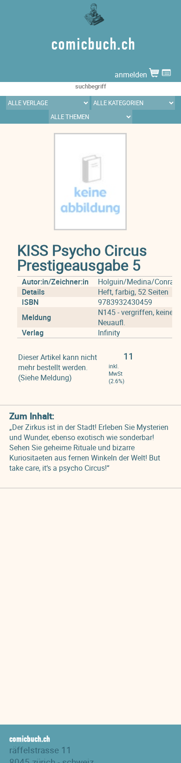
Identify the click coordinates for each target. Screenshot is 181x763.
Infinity (109, 333)
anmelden (132, 74)
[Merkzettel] (166, 74)
